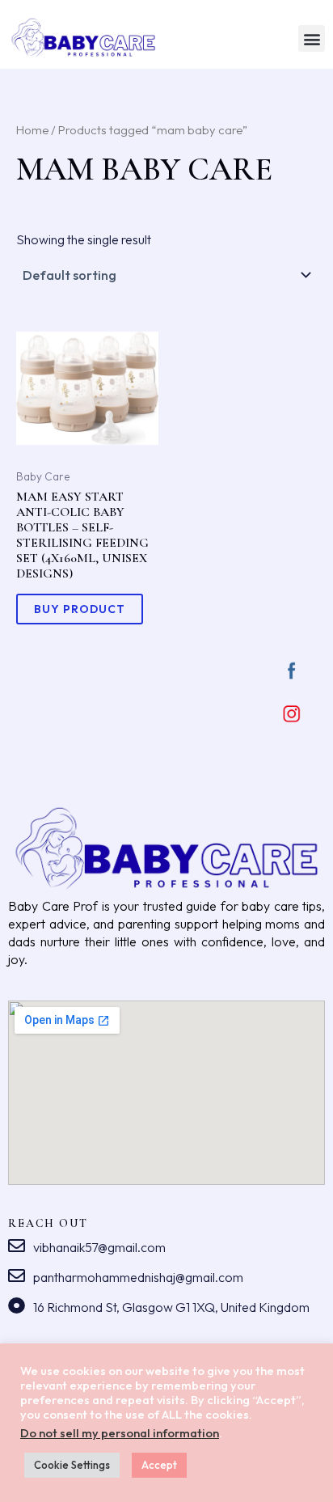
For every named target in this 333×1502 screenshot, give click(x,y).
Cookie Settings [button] (72, 1464)
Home (32, 130)
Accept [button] (159, 1464)
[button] (311, 38)
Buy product (79, 609)
